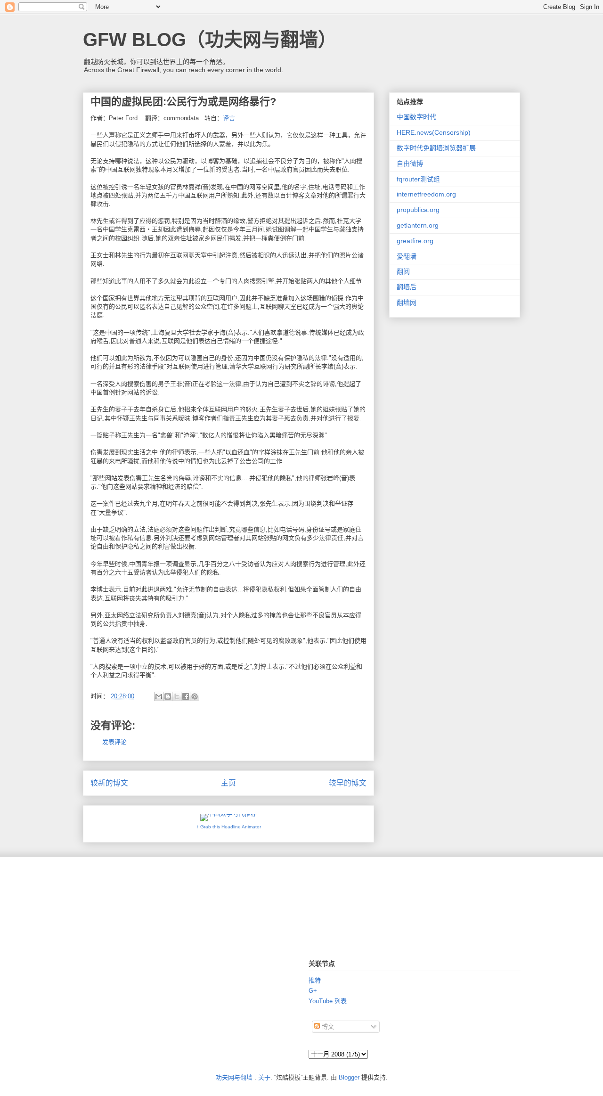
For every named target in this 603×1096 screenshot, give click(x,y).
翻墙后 (406, 287)
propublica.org (418, 209)
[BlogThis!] (167, 696)
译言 (229, 118)
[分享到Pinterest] (194, 696)
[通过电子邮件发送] (158, 696)
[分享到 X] (176, 696)
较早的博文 (348, 783)
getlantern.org (418, 225)
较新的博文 (109, 783)
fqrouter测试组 (418, 179)
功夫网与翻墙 (234, 1077)
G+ (313, 990)
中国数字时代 (416, 117)
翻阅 (403, 271)
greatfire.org (415, 241)
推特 (315, 980)
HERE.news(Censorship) (434, 132)
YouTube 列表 (328, 1001)
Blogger (349, 1077)
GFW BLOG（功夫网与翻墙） (210, 39)
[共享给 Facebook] (185, 696)
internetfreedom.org (426, 194)
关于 (264, 1077)
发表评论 (114, 741)
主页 (228, 783)
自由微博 (410, 163)
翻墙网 (406, 302)
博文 (327, 1026)
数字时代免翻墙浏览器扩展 (436, 148)
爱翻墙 (406, 256)
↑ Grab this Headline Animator (228, 826)
